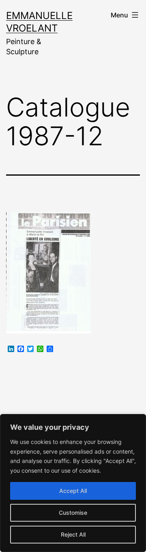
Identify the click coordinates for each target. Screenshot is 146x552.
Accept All (73, 490)
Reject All (73, 534)
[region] (73, 483)
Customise (73, 512)
